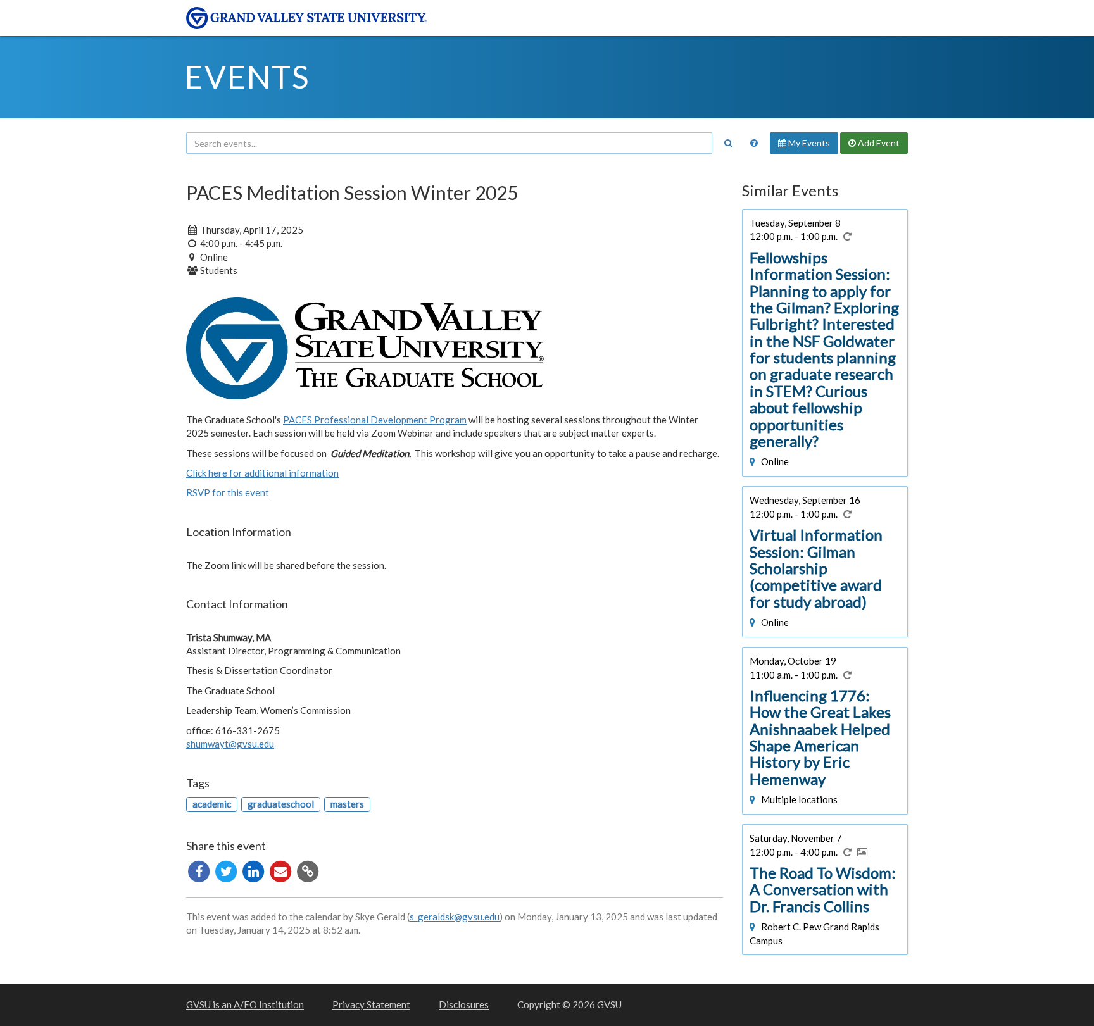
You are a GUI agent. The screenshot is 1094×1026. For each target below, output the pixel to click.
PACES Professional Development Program (375, 419)
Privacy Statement (371, 1004)
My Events (808, 142)
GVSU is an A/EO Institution (245, 1004)
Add (878, 142)
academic (211, 804)
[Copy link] (307, 869)
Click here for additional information (262, 473)
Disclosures (464, 1004)
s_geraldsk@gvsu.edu (455, 916)
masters (347, 804)
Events (247, 77)
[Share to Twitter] (227, 869)
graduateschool (281, 804)
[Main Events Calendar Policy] (754, 143)
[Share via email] (281, 869)
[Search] (728, 143)
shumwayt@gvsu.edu (230, 743)
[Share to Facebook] (199, 869)
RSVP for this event (227, 492)
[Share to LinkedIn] (254, 869)
